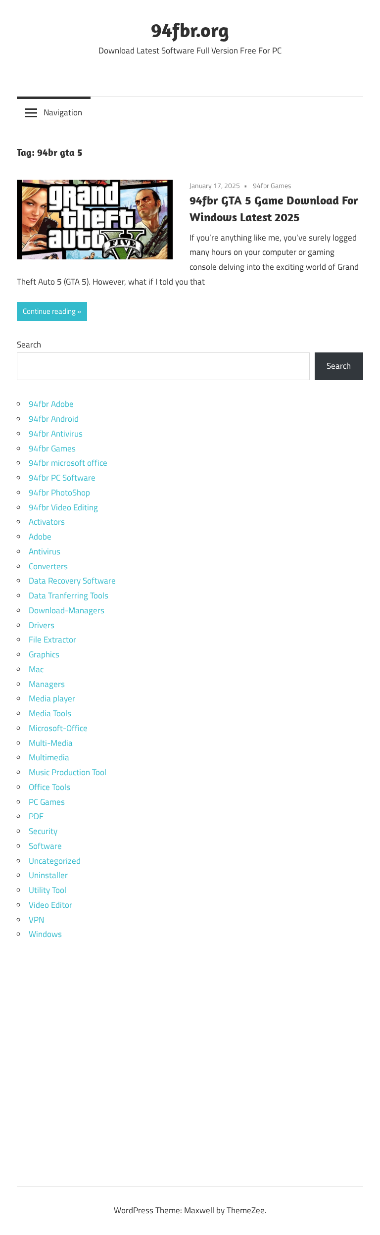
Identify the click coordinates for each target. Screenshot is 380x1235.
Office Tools (49, 787)
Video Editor (50, 904)
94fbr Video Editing (63, 507)
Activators (47, 521)
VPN (36, 919)
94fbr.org (190, 29)
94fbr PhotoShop (59, 492)
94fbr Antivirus (56, 433)
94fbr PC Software (62, 477)
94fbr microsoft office (68, 462)
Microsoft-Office (58, 728)
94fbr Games (272, 185)
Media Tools (50, 713)
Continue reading (49, 311)
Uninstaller (48, 875)
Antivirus (44, 551)
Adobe (40, 536)
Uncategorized (55, 860)
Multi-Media (51, 743)
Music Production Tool (67, 772)
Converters (48, 566)
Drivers (41, 625)
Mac (36, 669)
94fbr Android (54, 418)
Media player (52, 698)
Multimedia (49, 757)
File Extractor (52, 639)
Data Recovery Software (72, 580)
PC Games (47, 801)
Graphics (44, 654)
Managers (47, 684)
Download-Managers (66, 610)
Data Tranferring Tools (68, 595)
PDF (36, 816)
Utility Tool (47, 890)
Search (29, 344)
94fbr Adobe (51, 403)
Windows (45, 934)
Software (45, 846)
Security (43, 831)
